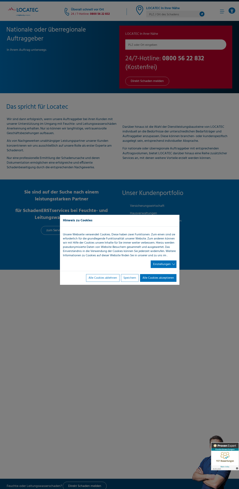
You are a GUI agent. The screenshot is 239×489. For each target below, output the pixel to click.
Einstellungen (162, 264)
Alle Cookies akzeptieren (158, 278)
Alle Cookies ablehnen (103, 278)
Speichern (129, 278)
